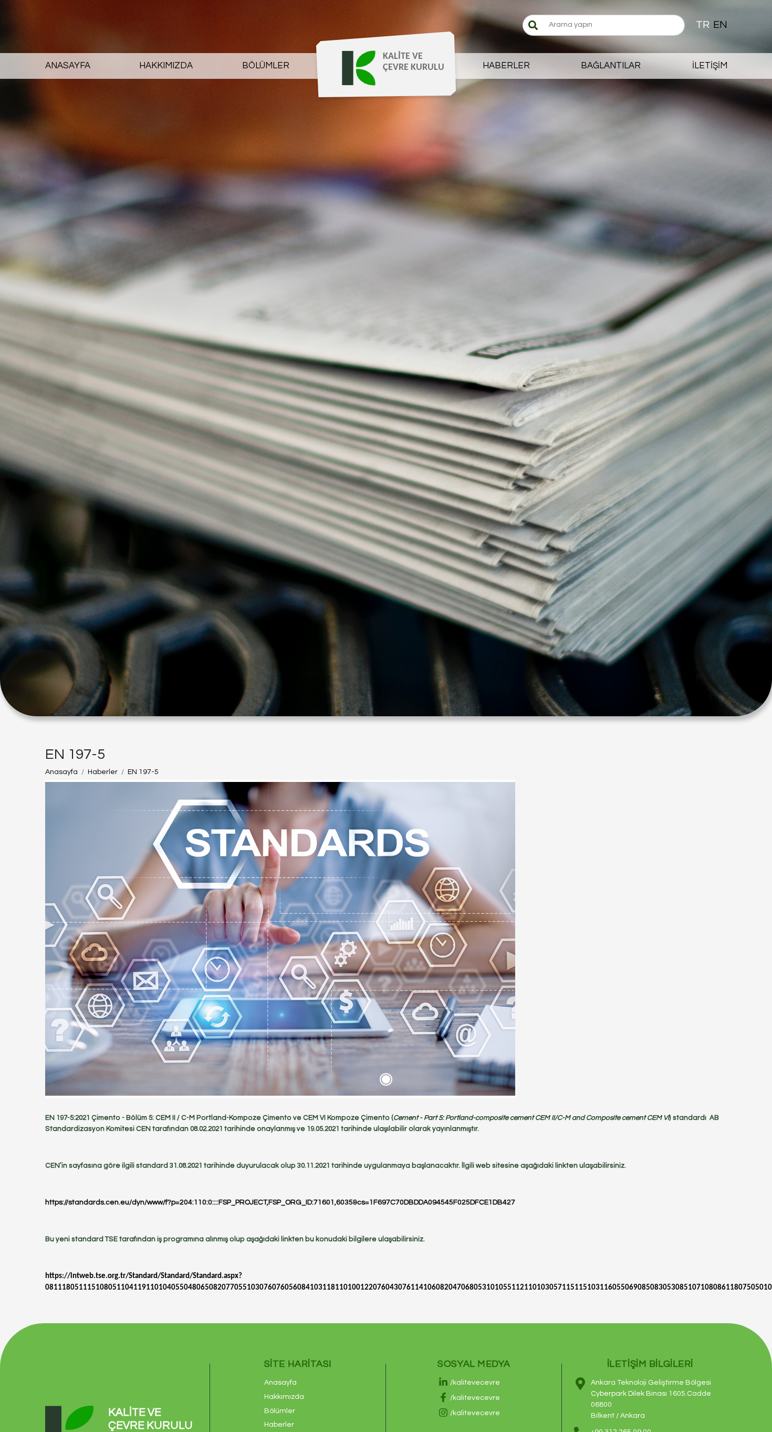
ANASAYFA (67, 65)
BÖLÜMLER (265, 65)
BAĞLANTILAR (611, 65)
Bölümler (279, 1411)
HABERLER (506, 65)
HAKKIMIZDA (166, 65)
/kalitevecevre (475, 1382)
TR (703, 24)
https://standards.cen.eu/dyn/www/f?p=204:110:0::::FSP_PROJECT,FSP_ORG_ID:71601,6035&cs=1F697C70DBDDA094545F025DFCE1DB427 (280, 1202)
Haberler (103, 772)
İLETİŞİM (709, 65)
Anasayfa (61, 772)
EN (720, 24)
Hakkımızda (284, 1396)
